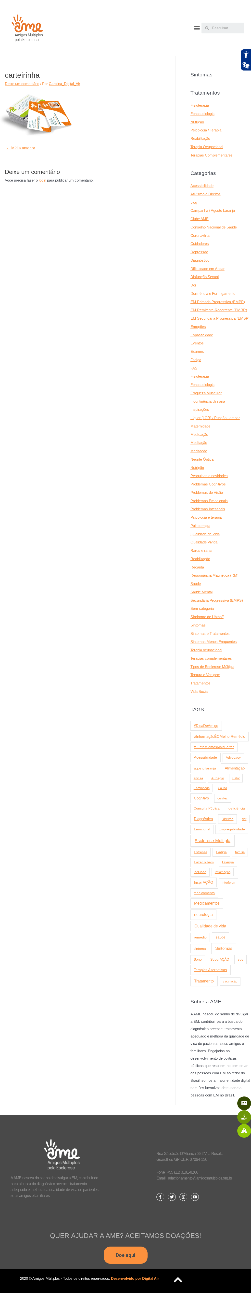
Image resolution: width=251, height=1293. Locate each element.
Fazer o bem (204, 862)
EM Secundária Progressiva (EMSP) (220, 318)
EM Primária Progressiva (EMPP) (217, 302)
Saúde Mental (201, 592)
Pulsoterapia (200, 526)
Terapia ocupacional (206, 650)
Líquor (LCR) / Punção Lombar (215, 418)
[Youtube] (195, 1197)
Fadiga (195, 360)
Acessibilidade (201, 186)
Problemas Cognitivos (208, 484)
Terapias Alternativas (210, 970)
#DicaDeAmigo (206, 726)
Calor (236, 778)
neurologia (203, 914)
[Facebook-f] (160, 1197)
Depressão (199, 252)
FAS (193, 368)
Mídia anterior (20, 148)
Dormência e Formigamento (212, 293)
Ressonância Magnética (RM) (214, 575)
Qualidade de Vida (205, 534)
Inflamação (222, 872)
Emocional (202, 829)
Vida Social (199, 691)
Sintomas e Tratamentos (210, 633)
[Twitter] (172, 1197)
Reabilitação (200, 138)
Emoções (198, 327)
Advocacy (233, 757)
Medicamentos (207, 903)
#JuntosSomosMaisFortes (214, 747)
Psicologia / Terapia (205, 130)
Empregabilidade (232, 829)
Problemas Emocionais (209, 501)
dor (244, 819)
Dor (193, 285)
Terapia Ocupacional (206, 147)
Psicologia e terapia (206, 517)
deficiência (236, 808)
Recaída (197, 567)
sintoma (200, 949)
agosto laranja (205, 768)
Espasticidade (201, 335)
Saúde (195, 584)
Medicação (199, 434)
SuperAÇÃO (219, 959)
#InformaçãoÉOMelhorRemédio (219, 736)
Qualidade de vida (210, 926)
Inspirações (199, 409)
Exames (197, 351)
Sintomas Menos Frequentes (213, 641)
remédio (200, 937)
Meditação (198, 442)
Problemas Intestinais (207, 509)
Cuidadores (199, 244)
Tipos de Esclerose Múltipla (212, 667)
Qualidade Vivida (203, 542)
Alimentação (235, 768)
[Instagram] (183, 1197)
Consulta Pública (207, 808)
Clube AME (199, 219)
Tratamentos (200, 683)
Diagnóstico (199, 260)
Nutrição (197, 122)
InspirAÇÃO (203, 882)
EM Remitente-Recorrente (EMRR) (218, 310)
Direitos (227, 819)
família (240, 852)
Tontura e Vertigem (205, 675)
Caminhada (202, 788)
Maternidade (200, 426)
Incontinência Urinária (207, 401)
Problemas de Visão (206, 492)
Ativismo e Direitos (205, 194)
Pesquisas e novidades (209, 476)
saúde (220, 937)
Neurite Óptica (201, 459)
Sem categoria (202, 608)
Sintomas (198, 625)
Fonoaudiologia (202, 114)
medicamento (204, 893)
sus (240, 959)
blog (193, 202)
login (42, 180)
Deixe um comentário (22, 84)
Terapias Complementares (211, 155)
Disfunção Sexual (204, 277)
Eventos (197, 343)
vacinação (230, 981)
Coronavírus (200, 235)
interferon (228, 882)
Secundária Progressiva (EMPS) (216, 600)
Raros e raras (201, 550)
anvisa (198, 778)
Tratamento (204, 981)
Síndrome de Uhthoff (207, 617)
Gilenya (228, 862)
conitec (222, 798)
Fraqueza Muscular (206, 393)
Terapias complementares (211, 658)
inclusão (200, 872)
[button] (196, 28)
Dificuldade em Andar (207, 269)
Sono (198, 959)
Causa (222, 788)
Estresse (200, 852)
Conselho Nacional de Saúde (213, 227)
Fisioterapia (199, 105)
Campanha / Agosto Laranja (212, 210)
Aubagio (217, 778)
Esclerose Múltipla (212, 840)
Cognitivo (201, 798)
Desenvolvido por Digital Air (135, 1278)
